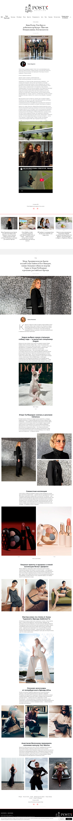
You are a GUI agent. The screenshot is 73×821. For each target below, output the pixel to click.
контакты (4, 813)
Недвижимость (36, 17)
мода (32, 796)
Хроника (50, 17)
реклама (10, 813)
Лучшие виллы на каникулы (65, 17)
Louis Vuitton (26, 796)
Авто (42, 17)
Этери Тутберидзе (38, 798)
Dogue (20, 796)
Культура (13, 17)
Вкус (46, 17)
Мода (24, 17)
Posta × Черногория (6, 17)
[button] (21, 384)
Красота (29, 17)
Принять (68, 818)
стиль (31, 798)
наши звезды (49, 796)
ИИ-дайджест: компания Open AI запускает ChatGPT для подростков (46, 234)
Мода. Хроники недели (40, 796)
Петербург (19, 17)
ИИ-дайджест (45, 230)
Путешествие (57, 17)
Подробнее (62, 818)
